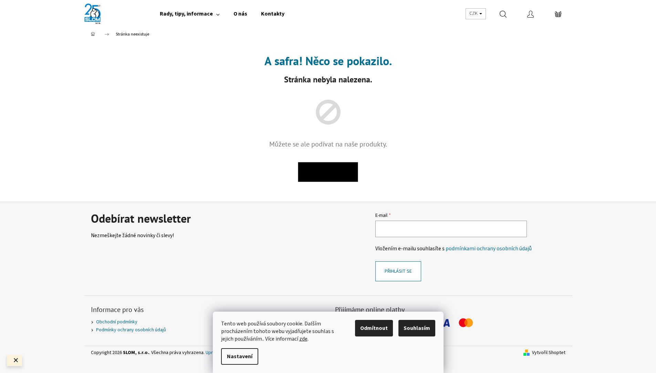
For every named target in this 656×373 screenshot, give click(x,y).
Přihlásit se (398, 271)
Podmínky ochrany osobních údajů (131, 329)
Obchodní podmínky (116, 322)
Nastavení (239, 356)
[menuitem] (190, 14)
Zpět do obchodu (328, 172)
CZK (474, 13)
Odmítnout (374, 328)
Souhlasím (417, 328)
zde (303, 339)
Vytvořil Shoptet (548, 353)
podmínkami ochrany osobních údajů (489, 248)
